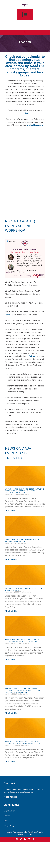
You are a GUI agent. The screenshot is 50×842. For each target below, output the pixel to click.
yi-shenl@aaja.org (35, 125)
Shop (6, 821)
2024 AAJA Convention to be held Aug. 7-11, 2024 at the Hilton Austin (24, 589)
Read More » (11, 511)
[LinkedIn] (29, 839)
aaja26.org (24, 113)
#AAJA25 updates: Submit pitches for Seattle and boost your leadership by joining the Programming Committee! (24, 491)
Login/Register (9, 811)
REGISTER (9, 315)
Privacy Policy (9, 826)
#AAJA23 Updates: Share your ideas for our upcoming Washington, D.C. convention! (22, 640)
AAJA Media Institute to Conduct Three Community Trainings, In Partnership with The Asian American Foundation (23, 690)
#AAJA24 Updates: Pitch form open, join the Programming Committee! (22, 540)
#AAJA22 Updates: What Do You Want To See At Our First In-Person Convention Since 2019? (23, 742)
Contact (7, 816)
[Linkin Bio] (33, 839)
